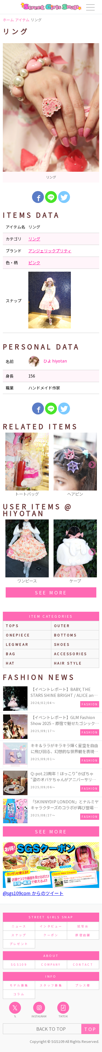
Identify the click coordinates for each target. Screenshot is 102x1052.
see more (51, 592)
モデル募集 (19, 985)
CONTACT (83, 964)
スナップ (18, 935)
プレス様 (82, 985)
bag (11, 653)
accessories (71, 653)
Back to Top (51, 1028)
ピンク (34, 262)
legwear (17, 644)
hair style (68, 663)
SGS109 (19, 964)
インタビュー (51, 926)
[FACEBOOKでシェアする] (38, 197)
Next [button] (92, 465)
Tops (12, 625)
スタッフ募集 (51, 985)
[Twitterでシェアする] (64, 197)
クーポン (50, 935)
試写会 (83, 926)
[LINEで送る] (51, 197)
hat (10, 663)
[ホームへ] (51, 6)
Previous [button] (10, 465)
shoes (62, 644)
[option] (51, 113)
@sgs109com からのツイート (33, 893)
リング (34, 239)
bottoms (65, 634)
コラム (19, 994)
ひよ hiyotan (54, 361)
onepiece (18, 634)
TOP (90, 1029)
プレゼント (19, 944)
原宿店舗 (82, 935)
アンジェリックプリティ (49, 250)
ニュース (19, 926)
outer (62, 625)
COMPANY (51, 964)
